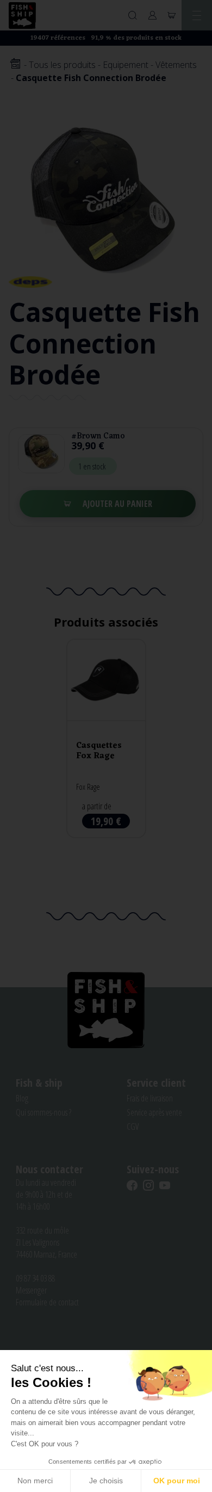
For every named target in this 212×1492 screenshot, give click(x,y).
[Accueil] (15, 64)
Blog (22, 1098)
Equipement (125, 65)
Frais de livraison (150, 1098)
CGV (133, 1126)
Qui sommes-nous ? (43, 1112)
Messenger (31, 1290)
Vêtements (176, 65)
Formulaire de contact (47, 1302)
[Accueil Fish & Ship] (22, 15)
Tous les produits (62, 65)
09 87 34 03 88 (35, 1278)
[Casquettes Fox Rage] (106, 738)
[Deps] (30, 281)
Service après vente (154, 1112)
